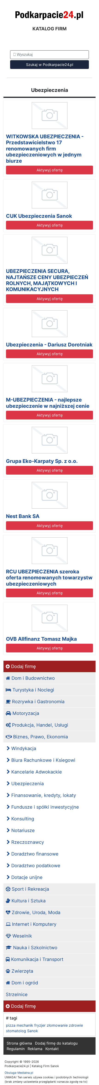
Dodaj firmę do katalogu (56, 1043)
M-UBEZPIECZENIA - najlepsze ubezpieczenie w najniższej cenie (47, 403)
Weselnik (21, 936)
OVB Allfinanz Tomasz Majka (41, 639)
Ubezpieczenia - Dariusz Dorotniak (49, 345)
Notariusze (22, 830)
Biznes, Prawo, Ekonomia (40, 736)
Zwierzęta (21, 971)
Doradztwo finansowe (34, 854)
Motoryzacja (25, 713)
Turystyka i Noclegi (32, 690)
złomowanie (57, 1025)
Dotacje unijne (26, 877)
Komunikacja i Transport (36, 959)
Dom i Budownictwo (32, 678)
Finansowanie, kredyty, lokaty (43, 795)
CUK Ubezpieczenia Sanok (39, 216)
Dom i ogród (24, 983)
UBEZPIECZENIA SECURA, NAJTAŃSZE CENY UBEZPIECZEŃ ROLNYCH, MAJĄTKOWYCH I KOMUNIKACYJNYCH (47, 280)
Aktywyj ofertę (50, 170)
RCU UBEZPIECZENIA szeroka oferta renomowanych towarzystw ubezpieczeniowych (49, 578)
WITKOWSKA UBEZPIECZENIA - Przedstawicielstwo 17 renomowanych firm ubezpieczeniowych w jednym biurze (45, 148)
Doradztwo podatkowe (35, 865)
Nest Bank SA (22, 516)
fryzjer (40, 1025)
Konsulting (22, 819)
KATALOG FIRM (49, 28)
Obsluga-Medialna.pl (19, 1072)
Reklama (35, 1048)
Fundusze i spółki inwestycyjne (44, 807)
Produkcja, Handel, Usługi (39, 725)
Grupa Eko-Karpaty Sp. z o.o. (42, 461)
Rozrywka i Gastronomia (37, 701)
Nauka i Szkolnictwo (34, 947)
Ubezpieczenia (27, 783)
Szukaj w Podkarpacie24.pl (49, 64)
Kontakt (52, 1048)
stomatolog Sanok (22, 1030)
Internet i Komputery (33, 924)
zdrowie (76, 1025)
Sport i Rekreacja (29, 889)
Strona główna (19, 1043)
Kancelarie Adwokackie (36, 772)
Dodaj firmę (23, 666)
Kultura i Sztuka (28, 901)
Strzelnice (17, 994)
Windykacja (23, 748)
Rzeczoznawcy (27, 842)
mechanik (25, 1025)
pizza (10, 1025)
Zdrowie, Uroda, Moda (35, 912)
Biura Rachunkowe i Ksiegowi (42, 760)
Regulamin (16, 1048)
